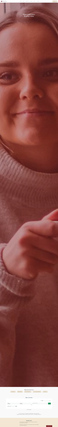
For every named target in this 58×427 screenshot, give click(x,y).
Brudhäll (38, 1)
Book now (54, 1)
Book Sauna (13, 391)
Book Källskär (20, 391)
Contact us (45, 391)
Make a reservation (27, 391)
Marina (31, 1)
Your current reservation (37, 391)
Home (20, 1)
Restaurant (27, 1)
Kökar (34, 1)
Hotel (23, 1)
